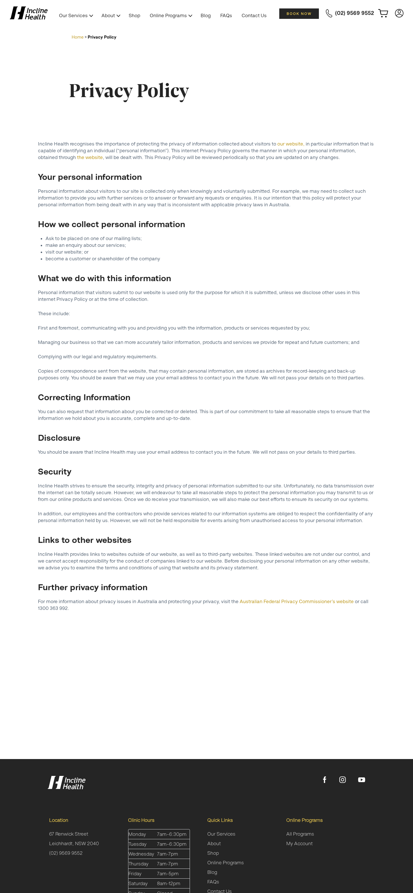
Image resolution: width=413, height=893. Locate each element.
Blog (206, 15)
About (108, 15)
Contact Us (254, 15)
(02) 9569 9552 (66, 853)
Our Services (73, 15)
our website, (291, 144)
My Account (299, 843)
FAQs (226, 15)
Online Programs (168, 15)
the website (90, 157)
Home (78, 37)
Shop (134, 15)
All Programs (300, 834)
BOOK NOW (299, 14)
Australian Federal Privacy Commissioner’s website (297, 601)
